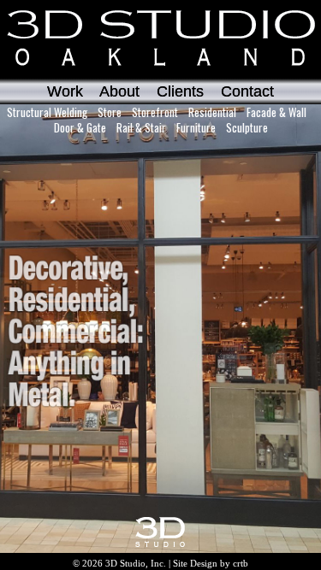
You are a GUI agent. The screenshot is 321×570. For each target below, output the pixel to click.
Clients (180, 91)
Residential (212, 111)
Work (65, 91)
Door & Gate (80, 127)
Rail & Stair (141, 127)
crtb (240, 563)
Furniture (196, 127)
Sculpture (247, 127)
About (119, 91)
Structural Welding (47, 111)
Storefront (155, 111)
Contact (247, 91)
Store (110, 111)
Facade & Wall (276, 111)
